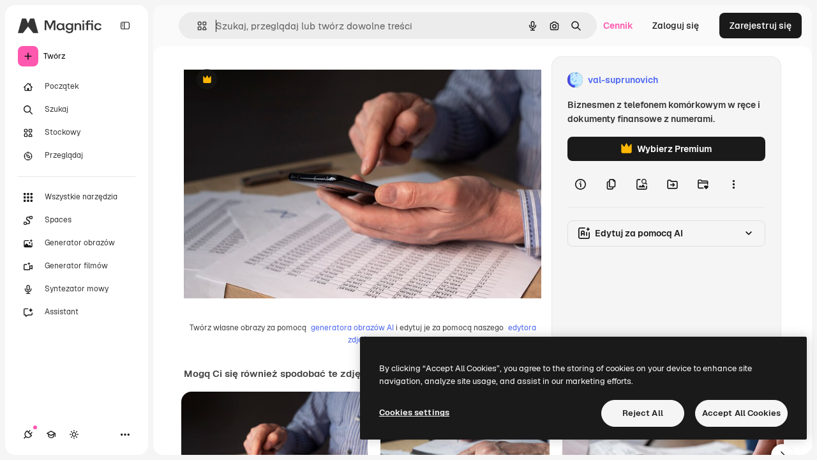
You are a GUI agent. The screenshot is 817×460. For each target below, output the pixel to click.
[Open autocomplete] (196, 26)
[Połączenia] (28, 434)
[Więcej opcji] (733, 184)
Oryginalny (272, 80)
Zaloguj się (675, 25)
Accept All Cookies (741, 413)
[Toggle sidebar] (125, 25)
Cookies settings (414, 412)
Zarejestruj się (760, 25)
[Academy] (51, 434)
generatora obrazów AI (352, 328)
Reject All (642, 413)
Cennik (618, 25)
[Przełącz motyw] (74, 434)
